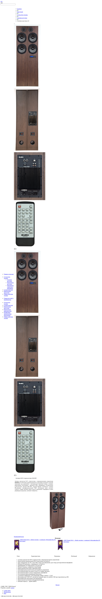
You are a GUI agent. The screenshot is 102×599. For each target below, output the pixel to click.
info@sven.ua (4, 597)
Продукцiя (20, 12)
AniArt (12, 588)
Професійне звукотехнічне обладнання (7, 314)
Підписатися (7, 592)
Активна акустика (9, 280)
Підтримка (57, 556)
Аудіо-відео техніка (7, 277)
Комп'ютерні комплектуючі (7, 310)
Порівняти (17, 536)
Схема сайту (7, 590)
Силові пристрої (8, 290)
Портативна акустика (10, 283)
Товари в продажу (9, 274)
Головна (19, 9)
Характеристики (35, 556)
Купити (22, 536)
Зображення (91, 556)
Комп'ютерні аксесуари (7, 292)
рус (1, 1)
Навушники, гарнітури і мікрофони (10, 287)
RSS (5, 593)
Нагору (58, 585)
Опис (18, 556)
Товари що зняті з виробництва (8, 299)
